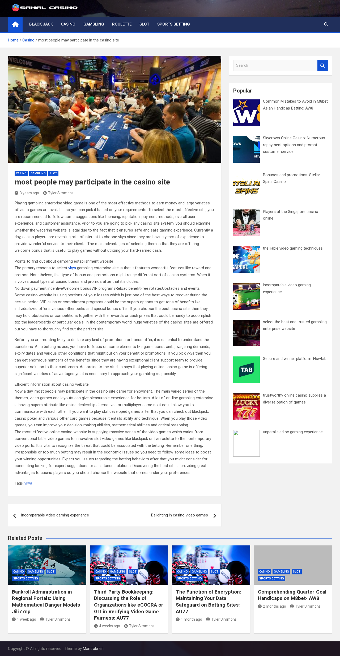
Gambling (93, 24)
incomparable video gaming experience (55, 515)
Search (322, 65)
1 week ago (26, 619)
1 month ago (191, 619)
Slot (144, 24)
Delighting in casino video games (179, 515)
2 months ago (274, 606)
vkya (72, 268)
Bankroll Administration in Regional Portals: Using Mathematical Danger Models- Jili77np (47, 602)
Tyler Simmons (61, 193)
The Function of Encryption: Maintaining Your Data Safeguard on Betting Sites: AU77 (208, 602)
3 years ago (29, 193)
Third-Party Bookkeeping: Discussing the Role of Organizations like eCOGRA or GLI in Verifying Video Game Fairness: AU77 (128, 605)
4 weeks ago (109, 626)
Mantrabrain (93, 648)
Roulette (121, 24)
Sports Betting (173, 24)
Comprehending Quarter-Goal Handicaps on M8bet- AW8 (292, 595)
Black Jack (41, 24)
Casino (68, 24)
